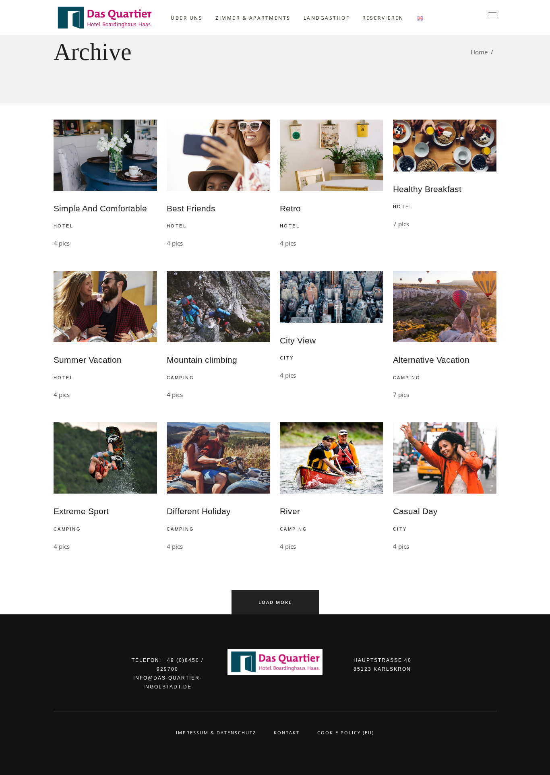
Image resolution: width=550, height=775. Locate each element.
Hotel (63, 225)
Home (479, 52)
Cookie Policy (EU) (345, 733)
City (287, 357)
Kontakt (287, 733)
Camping (180, 377)
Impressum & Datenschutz (216, 733)
